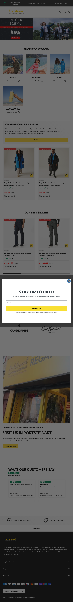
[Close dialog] (69, 281)
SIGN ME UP (36, 308)
